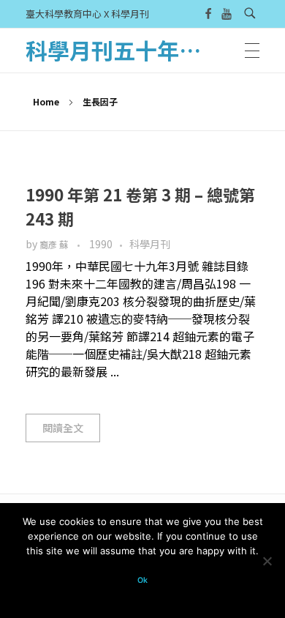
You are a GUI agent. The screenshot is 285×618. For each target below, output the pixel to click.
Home (46, 101)
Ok (142, 580)
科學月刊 (149, 244)
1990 (101, 244)
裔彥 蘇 (54, 244)
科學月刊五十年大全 (124, 50)
